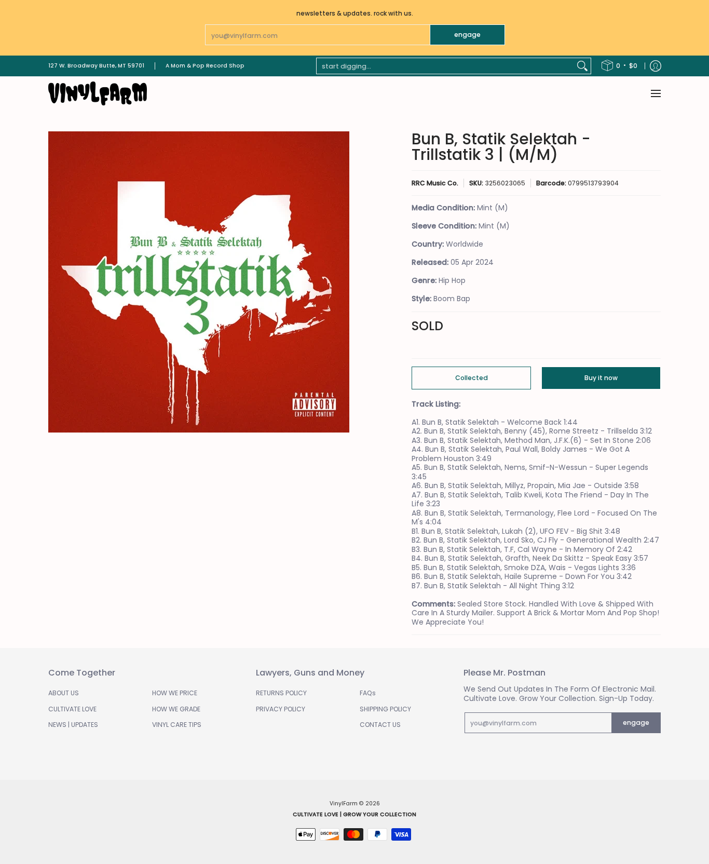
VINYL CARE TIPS (176, 724)
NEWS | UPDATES (73, 724)
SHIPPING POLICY (385, 709)
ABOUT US (63, 692)
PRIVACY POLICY (280, 709)
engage (467, 34)
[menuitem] (619, 66)
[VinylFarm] (97, 93)
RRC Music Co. (435, 183)
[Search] (582, 66)
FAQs (368, 692)
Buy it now (601, 377)
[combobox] (445, 66)
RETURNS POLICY (281, 692)
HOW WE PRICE (174, 692)
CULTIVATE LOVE (72, 709)
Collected (471, 377)
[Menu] (655, 93)
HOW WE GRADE (176, 709)
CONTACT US (380, 724)
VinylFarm (344, 803)
